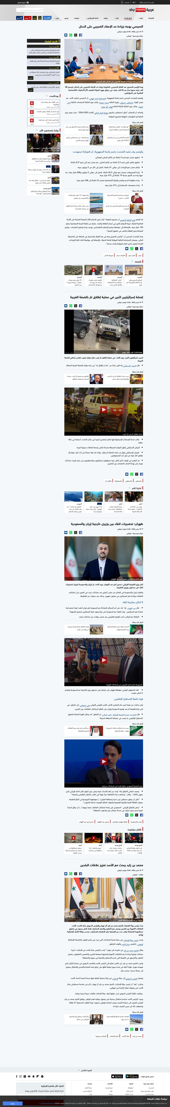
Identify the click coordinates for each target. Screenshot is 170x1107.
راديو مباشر (129, 1091)
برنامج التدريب (149, 1094)
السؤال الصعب (87, 1091)
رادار (90, 1094)
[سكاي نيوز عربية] (141, 10)
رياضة (106, 18)
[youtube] (29, 1076)
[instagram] (20, 1076)
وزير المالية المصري (127, 219)
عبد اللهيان (131, 608)
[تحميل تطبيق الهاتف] (125, 1076)
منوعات (76, 18)
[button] (27, 18)
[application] (103, 410)
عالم (117, 18)
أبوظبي (140, 944)
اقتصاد (138, 261)
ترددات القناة (129, 1094)
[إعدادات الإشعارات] (40, 18)
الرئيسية (151, 18)
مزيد (57, 18)
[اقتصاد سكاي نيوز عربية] (47, 18)
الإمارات (115, 978)
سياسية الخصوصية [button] (48, 1103)
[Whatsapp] (70, 35)
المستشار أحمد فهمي (97, 98)
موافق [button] (12, 1103)
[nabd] (42, 1076)
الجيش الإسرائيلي (129, 365)
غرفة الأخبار (88, 1088)
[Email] (65, 35)
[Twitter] (75, 35)
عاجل (34, 18)
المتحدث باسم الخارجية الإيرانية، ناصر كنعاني (119, 714)
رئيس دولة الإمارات (130, 940)
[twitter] (25, 1076)
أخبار (141, 18)
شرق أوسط (128, 18)
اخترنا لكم (136, 487)
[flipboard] (38, 1076)
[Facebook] (80, 35)
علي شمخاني (85, 705)
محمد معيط (104, 102)
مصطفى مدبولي (126, 102)
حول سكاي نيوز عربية (147, 1091)
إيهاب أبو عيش (107, 106)
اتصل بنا (151, 1088)
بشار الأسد (125, 944)
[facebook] (16, 1076)
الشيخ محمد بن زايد (131, 950)
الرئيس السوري (131, 978)
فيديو (66, 18)
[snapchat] (33, 1076)
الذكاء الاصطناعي (92, 18)
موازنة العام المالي (101, 112)
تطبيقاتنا (130, 1088)
